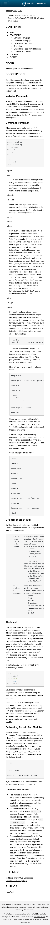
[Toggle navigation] (5, 3)
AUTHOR (13, 57)
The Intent (18, 46)
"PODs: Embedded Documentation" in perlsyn (19, 879)
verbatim (26, 88)
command (35, 88)
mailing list (5, 919)
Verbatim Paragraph (22, 37)
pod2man (9, 877)
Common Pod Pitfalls (22, 51)
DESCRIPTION (16, 35)
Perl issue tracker (39, 917)
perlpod (9, 10)
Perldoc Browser (36, 3)
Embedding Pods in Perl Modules (27, 48)
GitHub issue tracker (12, 907)
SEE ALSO (14, 54)
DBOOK (33, 904)
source (15, 11)
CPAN (20, 11)
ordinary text (11, 90)
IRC (13, 919)
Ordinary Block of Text (23, 43)
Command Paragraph (23, 40)
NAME (12, 32)
